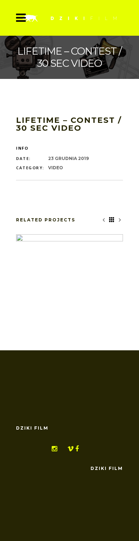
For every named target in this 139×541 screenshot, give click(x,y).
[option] (69, 274)
